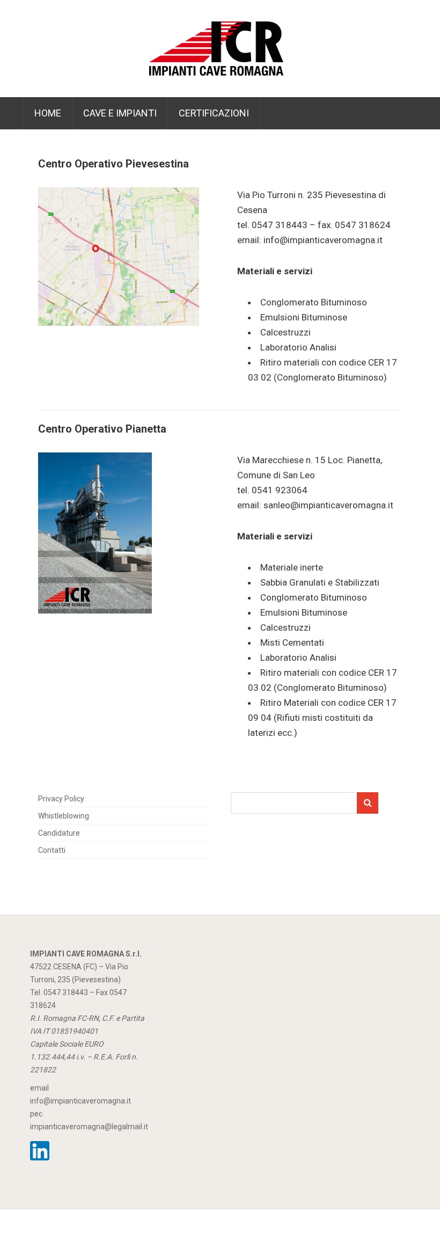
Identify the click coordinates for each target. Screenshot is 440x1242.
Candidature (59, 833)
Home (47, 113)
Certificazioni (214, 113)
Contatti (51, 850)
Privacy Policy (61, 798)
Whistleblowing (63, 816)
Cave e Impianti (120, 113)
